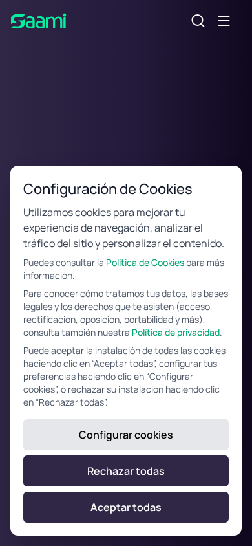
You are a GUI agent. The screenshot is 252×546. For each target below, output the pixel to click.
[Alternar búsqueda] (198, 20)
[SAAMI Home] (39, 21)
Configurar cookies (126, 435)
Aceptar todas (126, 507)
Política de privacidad (176, 332)
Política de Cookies (145, 262)
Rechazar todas (126, 471)
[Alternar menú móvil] (224, 20)
